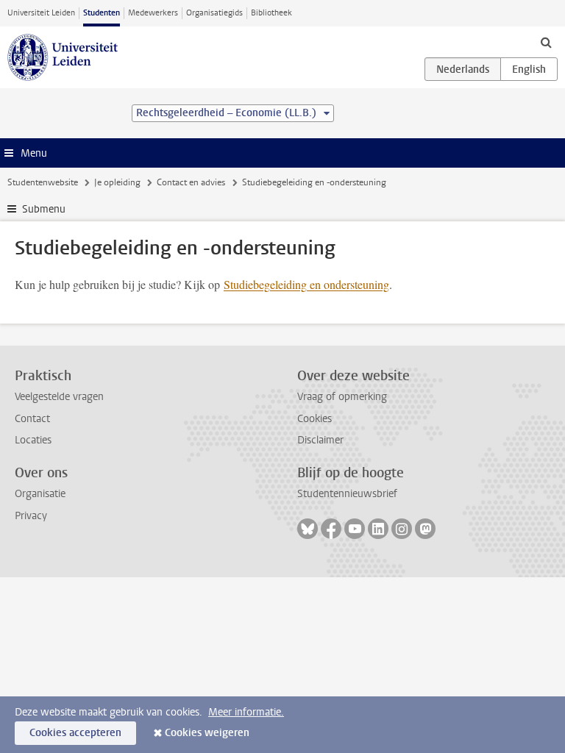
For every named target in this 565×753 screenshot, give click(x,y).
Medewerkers (153, 12)
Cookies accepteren (75, 733)
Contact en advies (191, 182)
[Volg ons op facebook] (331, 528)
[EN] (529, 69)
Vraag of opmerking (342, 397)
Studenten (101, 12)
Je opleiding (117, 182)
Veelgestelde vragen (59, 397)
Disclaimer (320, 440)
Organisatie (40, 494)
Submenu (43, 209)
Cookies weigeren (207, 733)
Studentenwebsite (42, 182)
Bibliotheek (271, 12)
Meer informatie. (246, 712)
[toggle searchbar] (546, 42)
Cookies (314, 419)
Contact (32, 419)
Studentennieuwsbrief (347, 494)
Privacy (31, 516)
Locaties (33, 440)
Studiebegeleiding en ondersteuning (306, 284)
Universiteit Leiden (41, 12)
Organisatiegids (214, 12)
